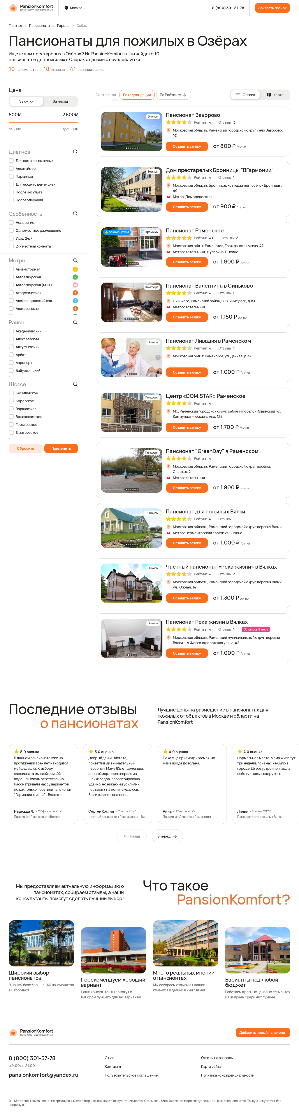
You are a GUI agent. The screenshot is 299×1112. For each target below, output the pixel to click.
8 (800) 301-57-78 (228, 8)
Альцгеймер (26, 168)
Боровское (25, 401)
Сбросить (25, 448)
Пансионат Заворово (193, 114)
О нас (109, 1057)
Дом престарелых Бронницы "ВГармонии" (220, 170)
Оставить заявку (187, 146)
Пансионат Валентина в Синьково (209, 285)
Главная (15, 25)
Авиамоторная (46, 269)
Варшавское (26, 408)
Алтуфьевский (27, 346)
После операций (29, 200)
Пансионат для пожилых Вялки (205, 511)
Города (63, 25)
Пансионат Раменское (195, 230)
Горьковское (26, 424)
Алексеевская (46, 308)
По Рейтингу (170, 94)
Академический (28, 331)
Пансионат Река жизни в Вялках (207, 621)
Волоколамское (29, 416)
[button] (158, 131)
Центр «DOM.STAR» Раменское (205, 395)
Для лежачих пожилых (35, 160)
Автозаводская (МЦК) (46, 285)
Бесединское (27, 393)
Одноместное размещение (38, 230)
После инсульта (29, 192)
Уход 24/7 (24, 238)
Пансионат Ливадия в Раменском (208, 340)
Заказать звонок (272, 7)
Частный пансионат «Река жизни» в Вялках (221, 566)
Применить (61, 448)
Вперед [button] (163, 836)
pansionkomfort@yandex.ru (43, 1075)
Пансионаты (39, 25)
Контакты (113, 1066)
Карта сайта (211, 1066)
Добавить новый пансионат (263, 1032)
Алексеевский (27, 339)
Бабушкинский (28, 370)
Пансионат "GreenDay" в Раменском (212, 451)
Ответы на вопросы (217, 1057)
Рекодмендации (137, 94)
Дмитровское (27, 432)
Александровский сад (46, 300)
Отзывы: (226, 122)
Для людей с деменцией (35, 184)
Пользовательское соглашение (131, 1075)
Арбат (21, 354)
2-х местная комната (33, 246)
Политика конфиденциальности (227, 1075)
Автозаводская (46, 277)
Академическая (46, 292)
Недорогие (25, 222)
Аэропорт (24, 362)
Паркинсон (25, 176)
